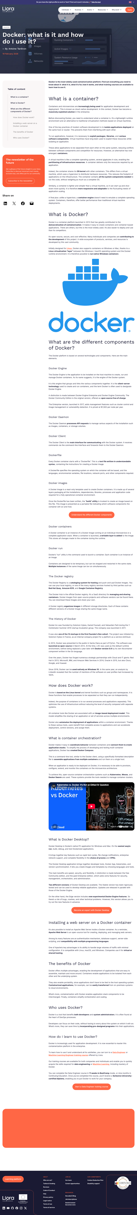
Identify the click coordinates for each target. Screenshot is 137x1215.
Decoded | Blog (70, 1196)
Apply (130, 10)
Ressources (102, 10)
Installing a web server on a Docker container (25, 124)
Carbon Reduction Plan (95, 1180)
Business (78, 10)
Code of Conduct (49, 1190)
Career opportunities (72, 1183)
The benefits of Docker (23, 132)
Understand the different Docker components (91, 515)
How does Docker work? (23, 117)
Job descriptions (71, 1199)
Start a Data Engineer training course (91, 1087)
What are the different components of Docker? (21, 110)
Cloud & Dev (6, 27)
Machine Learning (101, 1064)
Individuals (65, 10)
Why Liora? (115, 10)
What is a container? (20, 97)
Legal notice (47, 1200)
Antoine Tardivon (17, 48)
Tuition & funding (49, 1183)
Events (89, 10)
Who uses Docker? (21, 138)
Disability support (93, 1183)
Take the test (96, 2)
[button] (132, 2)
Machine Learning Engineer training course (68, 1055)
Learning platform (13, 1179)
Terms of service (49, 1207)
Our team (68, 1180)
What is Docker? (18, 103)
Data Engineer (119, 1052)
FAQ (44, 1194)
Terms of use (47, 1204)
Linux (69, 248)
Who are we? (47, 1180)
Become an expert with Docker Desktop (91, 910)
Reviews (46, 1187)
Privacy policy (48, 1197)
